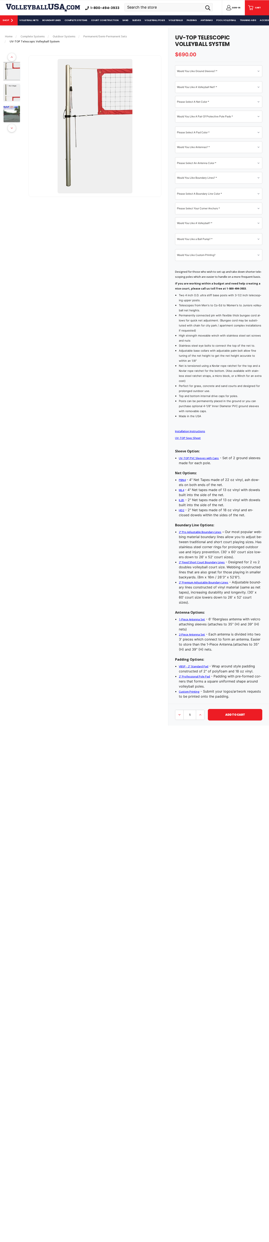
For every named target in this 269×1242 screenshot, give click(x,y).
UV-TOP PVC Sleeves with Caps (199, 458)
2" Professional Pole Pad (194, 676)
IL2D (181, 500)
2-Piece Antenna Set (192, 634)
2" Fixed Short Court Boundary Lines (202, 562)
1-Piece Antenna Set (192, 619)
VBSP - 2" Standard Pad (193, 666)
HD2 (181, 510)
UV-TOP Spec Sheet (188, 438)
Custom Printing (189, 691)
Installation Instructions (190, 431)
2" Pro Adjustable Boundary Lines (200, 532)
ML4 (181, 490)
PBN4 (182, 480)
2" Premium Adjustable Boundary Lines (203, 582)
